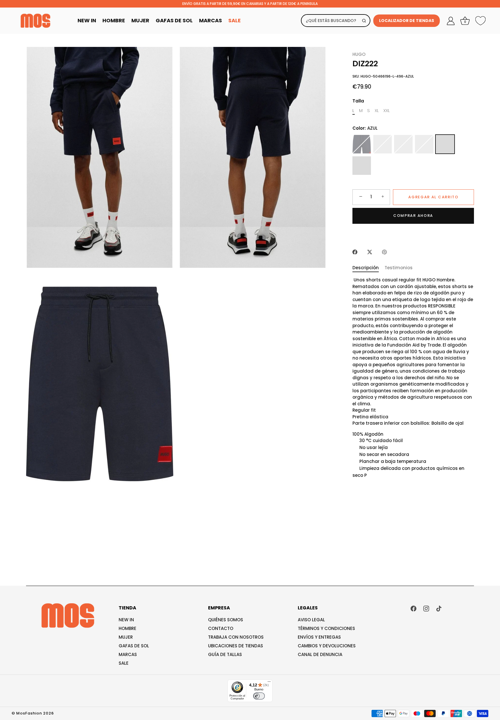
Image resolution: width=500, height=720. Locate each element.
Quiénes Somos (225, 620)
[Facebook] (413, 608)
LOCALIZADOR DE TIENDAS (406, 20)
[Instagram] (426, 608)
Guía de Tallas (225, 654)
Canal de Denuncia (320, 654)
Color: (365, 128)
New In (87, 20)
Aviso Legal (311, 620)
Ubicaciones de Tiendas (235, 646)
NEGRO (382, 144)
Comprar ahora (413, 215)
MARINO (361, 144)
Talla (358, 100)
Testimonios (399, 268)
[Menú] (269, 682)
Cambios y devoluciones (327, 646)
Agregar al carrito (433, 196)
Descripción (365, 268)
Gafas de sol (134, 646)
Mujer (140, 20)
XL (377, 110)
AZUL (445, 144)
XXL (386, 110)
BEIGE (424, 144)
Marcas (210, 20)
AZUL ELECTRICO (361, 165)
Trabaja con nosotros (236, 637)
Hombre (113, 20)
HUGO (358, 54)
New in (126, 620)
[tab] (368, 268)
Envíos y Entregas (319, 637)
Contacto (220, 628)
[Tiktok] (439, 608)
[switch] (259, 695)
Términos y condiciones (326, 628)
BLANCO (403, 144)
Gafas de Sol (174, 20)
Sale (234, 20)
